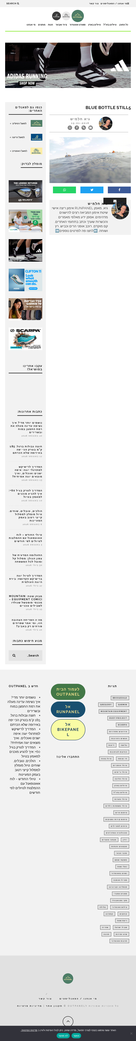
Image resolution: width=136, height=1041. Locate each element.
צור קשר (94, 3)
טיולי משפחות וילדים (116, 806)
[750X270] (68, 65)
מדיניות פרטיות (29, 1006)
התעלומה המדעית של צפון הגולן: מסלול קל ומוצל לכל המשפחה (27, 558)
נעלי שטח (122, 867)
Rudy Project (118, 718)
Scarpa (122, 725)
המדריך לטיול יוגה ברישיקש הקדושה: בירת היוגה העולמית (25, 578)
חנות (50, 24)
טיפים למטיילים (119, 826)
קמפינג (109, 914)
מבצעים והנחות (119, 846)
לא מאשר (63, 1035)
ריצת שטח (122, 921)
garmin (122, 705)
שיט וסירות (121, 934)
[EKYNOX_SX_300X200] (25, 191)
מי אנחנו (31, 24)
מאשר (76, 1035)
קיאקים (123, 914)
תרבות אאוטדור (119, 941)
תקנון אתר (54, 1006)
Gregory (106, 705)
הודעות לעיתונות (118, 752)
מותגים (41, 24)
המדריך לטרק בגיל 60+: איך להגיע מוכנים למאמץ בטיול (25, 493)
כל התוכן (123, 24)
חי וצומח (122, 759)
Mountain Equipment (114, 711)
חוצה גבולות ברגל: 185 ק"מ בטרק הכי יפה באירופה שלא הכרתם (26, 449)
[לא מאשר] (131, 1033)
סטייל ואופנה (120, 880)
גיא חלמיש (80, 119)
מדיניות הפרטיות (29, 1030)
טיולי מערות (121, 799)
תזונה (106, 934)
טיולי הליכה (121, 779)
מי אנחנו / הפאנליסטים (114, 3)
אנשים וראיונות (119, 738)
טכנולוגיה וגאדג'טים (116, 833)
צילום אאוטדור (119, 907)
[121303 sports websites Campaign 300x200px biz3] (25, 221)
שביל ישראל (121, 927)
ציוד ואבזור (61, 24)
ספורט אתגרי (120, 894)
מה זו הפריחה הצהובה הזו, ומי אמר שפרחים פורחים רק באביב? (27, 623)
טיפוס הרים (121, 813)
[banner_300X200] (25, 279)
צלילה (103, 907)
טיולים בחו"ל (110, 24)
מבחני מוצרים (109, 840)
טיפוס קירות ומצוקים (116, 819)
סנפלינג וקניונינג (118, 887)
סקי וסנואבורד (119, 900)
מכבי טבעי (121, 853)
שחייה (105, 927)
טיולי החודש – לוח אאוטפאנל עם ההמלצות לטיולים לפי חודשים (25, 538)
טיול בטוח (106, 759)
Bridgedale (120, 698)
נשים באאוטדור (119, 873)
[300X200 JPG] (25, 250)
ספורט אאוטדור (78, 24)
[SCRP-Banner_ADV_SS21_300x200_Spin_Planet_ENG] (25, 338)
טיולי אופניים (120, 765)
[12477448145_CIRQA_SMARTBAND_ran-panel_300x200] (25, 309)
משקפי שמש (121, 860)
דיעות (111, 745)
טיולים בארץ (94, 24)
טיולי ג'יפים (121, 772)
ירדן (125, 840)
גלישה (124, 745)
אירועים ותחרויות (118, 731)
